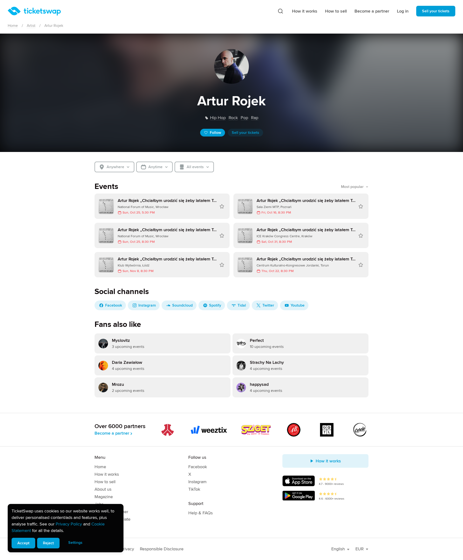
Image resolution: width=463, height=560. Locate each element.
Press (100, 526)
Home (13, 25)
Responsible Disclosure (162, 549)
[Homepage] (34, 11)
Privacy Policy (69, 524)
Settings (75, 542)
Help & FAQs (200, 513)
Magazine (104, 496)
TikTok (194, 489)
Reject (48, 543)
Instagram (197, 481)
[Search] (280, 11)
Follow (215, 132)
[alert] (65, 528)
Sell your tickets (435, 11)
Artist (31, 25)
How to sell (336, 11)
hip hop (218, 117)
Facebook (197, 466)
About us (103, 489)
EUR (359, 549)
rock (233, 117)
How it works (304, 11)
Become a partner (371, 11)
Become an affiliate (112, 519)
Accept (23, 543)
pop (244, 117)
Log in (403, 11)
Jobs (99, 504)
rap (254, 117)
